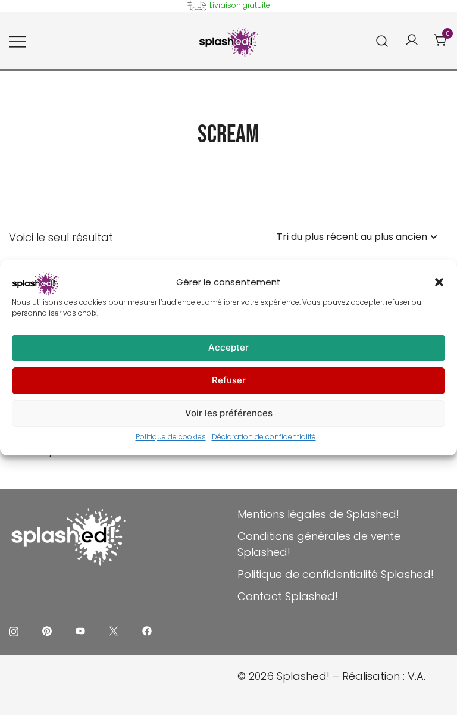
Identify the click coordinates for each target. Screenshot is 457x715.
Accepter (228, 347)
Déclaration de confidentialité (264, 437)
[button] (439, 282)
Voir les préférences (229, 413)
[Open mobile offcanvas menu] (17, 41)
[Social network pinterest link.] (47, 630)
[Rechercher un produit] (382, 40)
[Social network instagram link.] (13, 630)
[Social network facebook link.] (147, 630)
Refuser (229, 380)
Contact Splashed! (287, 596)
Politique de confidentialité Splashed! (335, 574)
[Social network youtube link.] (80, 630)
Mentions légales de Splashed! (318, 514)
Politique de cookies (171, 437)
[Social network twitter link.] (113, 630)
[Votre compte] (412, 41)
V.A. (416, 676)
